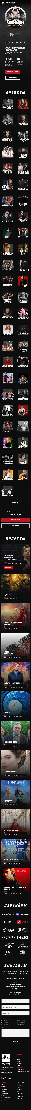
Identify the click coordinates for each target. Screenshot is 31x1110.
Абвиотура (19, 1098)
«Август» (7, 595)
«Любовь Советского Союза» (13, 623)
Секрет (3, 1099)
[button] (12, 72)
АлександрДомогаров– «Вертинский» (10, 557)
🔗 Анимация (4, 1091)
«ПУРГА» (7, 713)
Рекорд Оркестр (20, 1082)
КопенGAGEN (20, 1093)
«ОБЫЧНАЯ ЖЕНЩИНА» (13, 683)
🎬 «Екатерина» (10, 771)
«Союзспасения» (8, 653)
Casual (18, 1087)
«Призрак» (8, 801)
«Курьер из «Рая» (11, 860)
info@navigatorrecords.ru (15, 978)
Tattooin (19, 1095)
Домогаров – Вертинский (23, 1071)
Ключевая (19, 1089)
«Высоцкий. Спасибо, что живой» (15, 888)
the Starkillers (20, 1085)
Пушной (3, 1100)
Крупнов (3, 1095)
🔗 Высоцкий (4, 1089)
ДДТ (2, 1084)
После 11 (19, 1091)
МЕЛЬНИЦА (3, 1088)
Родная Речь (20, 1084)
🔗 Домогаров (4, 1093)
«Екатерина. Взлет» (12, 830)
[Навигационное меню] (28, 3)
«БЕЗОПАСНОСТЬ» (11, 742)
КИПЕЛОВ (3, 1086)
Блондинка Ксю (20, 1096)
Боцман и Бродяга (5, 1097)
